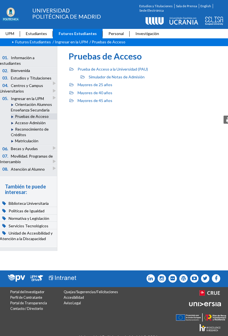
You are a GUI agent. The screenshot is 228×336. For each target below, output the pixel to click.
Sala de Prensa (186, 6)
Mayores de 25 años (95, 84)
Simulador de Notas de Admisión (117, 76)
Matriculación (26, 140)
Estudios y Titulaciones (156, 6)
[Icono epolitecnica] (182, 278)
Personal (116, 33)
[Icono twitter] (171, 278)
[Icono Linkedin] (149, 278)
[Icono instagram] (160, 278)
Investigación (147, 33)
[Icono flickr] (204, 278)
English (205, 6)
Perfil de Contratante (26, 297)
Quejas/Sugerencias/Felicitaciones (91, 292)
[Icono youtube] (193, 278)
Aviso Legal (72, 303)
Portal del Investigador (27, 292)
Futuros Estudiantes (78, 33)
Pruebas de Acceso (32, 116)
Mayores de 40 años (95, 92)
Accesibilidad (74, 297)
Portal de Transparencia (28, 303)
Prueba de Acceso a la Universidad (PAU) (113, 69)
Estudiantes (36, 33)
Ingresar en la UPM (71, 41)
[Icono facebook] (214, 278)
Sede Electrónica (151, 10)
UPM (10, 33)
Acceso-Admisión (30, 122)
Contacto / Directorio (26, 309)
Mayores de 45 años (95, 100)
